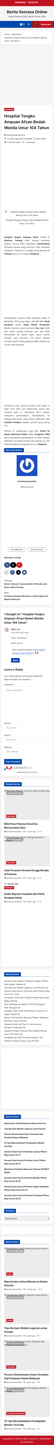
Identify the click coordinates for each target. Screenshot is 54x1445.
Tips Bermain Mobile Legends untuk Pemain (25, 1129)
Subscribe (46, 24)
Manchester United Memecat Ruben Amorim (25, 1123)
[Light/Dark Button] (22, 24)
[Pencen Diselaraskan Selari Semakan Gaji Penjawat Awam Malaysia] (27, 1355)
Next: (26, 596)
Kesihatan (9, 109)
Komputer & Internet (16, 1413)
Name (7, 723)
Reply (15, 660)
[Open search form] (28, 24)
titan (13, 629)
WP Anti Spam (32, 772)
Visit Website (17, 549)
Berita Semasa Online (27, 11)
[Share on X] (13, 565)
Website (8, 747)
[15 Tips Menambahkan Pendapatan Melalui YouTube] (27, 1401)
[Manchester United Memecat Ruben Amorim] (27, 1262)
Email (7, 735)
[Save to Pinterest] (19, 565)
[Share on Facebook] (7, 565)
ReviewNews (45, 1438)
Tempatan (11, 1367)
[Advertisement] (27, 76)
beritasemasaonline (16, 135)
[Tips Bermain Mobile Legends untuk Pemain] (27, 1308)
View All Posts (37, 549)
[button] (6, 572)
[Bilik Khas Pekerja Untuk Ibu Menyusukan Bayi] (27, 804)
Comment (9, 684)
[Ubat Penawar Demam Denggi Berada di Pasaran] (27, 851)
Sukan (9, 1274)
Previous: (25, 583)
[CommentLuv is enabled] (19, 769)
